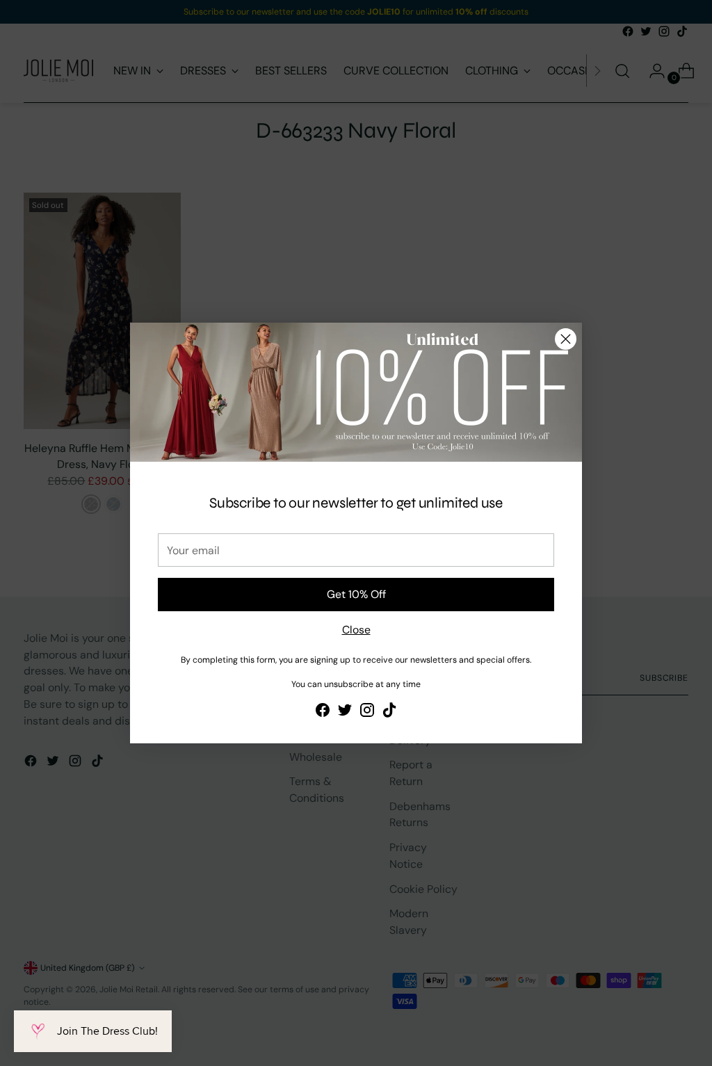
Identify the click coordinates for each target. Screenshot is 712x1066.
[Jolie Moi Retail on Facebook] (322, 712)
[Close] (565, 339)
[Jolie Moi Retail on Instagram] (367, 712)
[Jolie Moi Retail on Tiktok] (389, 712)
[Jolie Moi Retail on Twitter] (345, 712)
